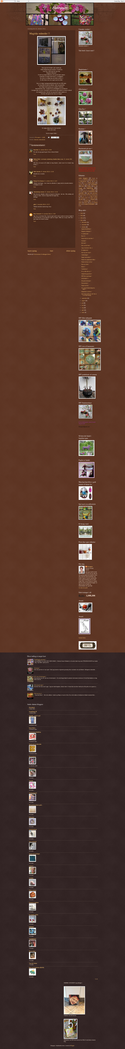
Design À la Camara (39, 181)
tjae (91, 202)
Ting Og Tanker (33, 963)
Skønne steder (84, 197)
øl (79, 205)
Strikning (87, 199)
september (84, 298)
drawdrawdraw (33, 829)
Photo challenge (92, 194)
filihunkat (31, 817)
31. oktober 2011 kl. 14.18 (51, 192)
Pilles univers (32, 890)
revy (87, 196)
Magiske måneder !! (39, 33)
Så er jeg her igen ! (39, 685)
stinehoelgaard (33, 793)
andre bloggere (83, 178)
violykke (31, 878)
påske (83, 196)
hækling (89, 188)
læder (93, 190)
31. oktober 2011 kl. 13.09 (45, 149)
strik (81, 199)
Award (93, 178)
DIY (90, 181)
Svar (35, 154)
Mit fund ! (83, 243)
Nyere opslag (32, 251)
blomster (36, 139)
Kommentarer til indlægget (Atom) (42, 254)
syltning (80, 201)
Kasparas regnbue (34, 902)
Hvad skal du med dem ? (87, 238)
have (82, 186)
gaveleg (80, 184)
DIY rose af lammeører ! (40, 676)
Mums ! (83, 266)
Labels (88, 190)
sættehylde (93, 201)
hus (95, 186)
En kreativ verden (33, 914)
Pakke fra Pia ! (85, 285)
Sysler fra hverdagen (34, 853)
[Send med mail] (52, 137)
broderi (96, 179)
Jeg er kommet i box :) (87, 248)
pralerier (31, 866)
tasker (85, 202)
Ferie (80, 183)
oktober (84, 227)
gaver (86, 184)
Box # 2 (83, 236)
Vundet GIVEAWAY (89, 204)
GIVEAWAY (94, 184)
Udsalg (95, 202)
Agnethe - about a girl (34, 715)
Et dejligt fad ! (84, 250)
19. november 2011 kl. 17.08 (48, 213)
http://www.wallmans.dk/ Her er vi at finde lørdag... (89, 294)
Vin (81, 204)
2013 (81, 215)
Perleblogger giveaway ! (40, 659)
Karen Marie (32, 728)
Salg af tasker (93, 196)
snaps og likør (93, 197)
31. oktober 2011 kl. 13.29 (47, 171)
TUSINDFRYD (32, 939)
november (84, 224)
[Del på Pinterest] (58, 137)
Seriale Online (82, 638)
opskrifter (81, 193)
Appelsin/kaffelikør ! (86, 229)
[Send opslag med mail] (49, 137)
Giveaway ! (37, 668)
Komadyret (32, 707)
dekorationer (42, 139)
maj (83, 307)
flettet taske (91, 183)
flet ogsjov (90, 566)
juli (82, 303)
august (83, 300)
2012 (81, 218)
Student (93, 199)
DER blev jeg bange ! (86, 276)
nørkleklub (92, 191)
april (83, 310)
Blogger (72, 1045)
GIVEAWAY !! (84, 278)
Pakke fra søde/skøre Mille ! (88, 259)
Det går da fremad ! (86, 281)
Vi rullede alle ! (85, 233)
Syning (86, 201)
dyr (94, 181)
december (84, 222)
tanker (80, 202)
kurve (84, 190)
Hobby (89, 186)
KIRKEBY (31, 927)
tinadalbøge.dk (33, 711)
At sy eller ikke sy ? (86, 271)
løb (79, 191)
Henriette (36, 149)
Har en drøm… (33, 951)
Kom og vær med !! (86, 252)
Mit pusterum (32, 756)
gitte (35, 204)
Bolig (91, 179)
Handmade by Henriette (35, 744)
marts (83, 312)
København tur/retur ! (86, 291)
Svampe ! (83, 240)
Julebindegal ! (84, 255)
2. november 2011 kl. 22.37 (43, 204)
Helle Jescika (37, 171)
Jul (79, 190)
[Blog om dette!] (53, 137)
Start (51, 251)
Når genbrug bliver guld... (36, 805)
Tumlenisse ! (84, 269)
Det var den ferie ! (85, 245)
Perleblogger (83, 194)
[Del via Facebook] (56, 137)
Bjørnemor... (32, 768)
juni (83, 305)
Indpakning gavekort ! (86, 273)
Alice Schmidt (37, 213)
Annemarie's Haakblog (35, 732)
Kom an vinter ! (85, 264)
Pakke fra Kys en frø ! (86, 262)
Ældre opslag (70, 251)
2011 (81, 220)
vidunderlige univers (39, 192)
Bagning (80, 179)
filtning (85, 183)
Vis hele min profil (83, 587)
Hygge (80, 188)
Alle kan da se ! (38, 693)
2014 (81, 213)
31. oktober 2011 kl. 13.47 (50, 181)
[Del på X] (55, 137)
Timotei (31, 780)
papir (88, 193)
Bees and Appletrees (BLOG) (36, 967)
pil (79, 196)
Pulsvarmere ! (84, 283)
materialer (84, 191)
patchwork (94, 193)
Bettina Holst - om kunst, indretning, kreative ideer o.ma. (48, 159)
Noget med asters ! (86, 257)
